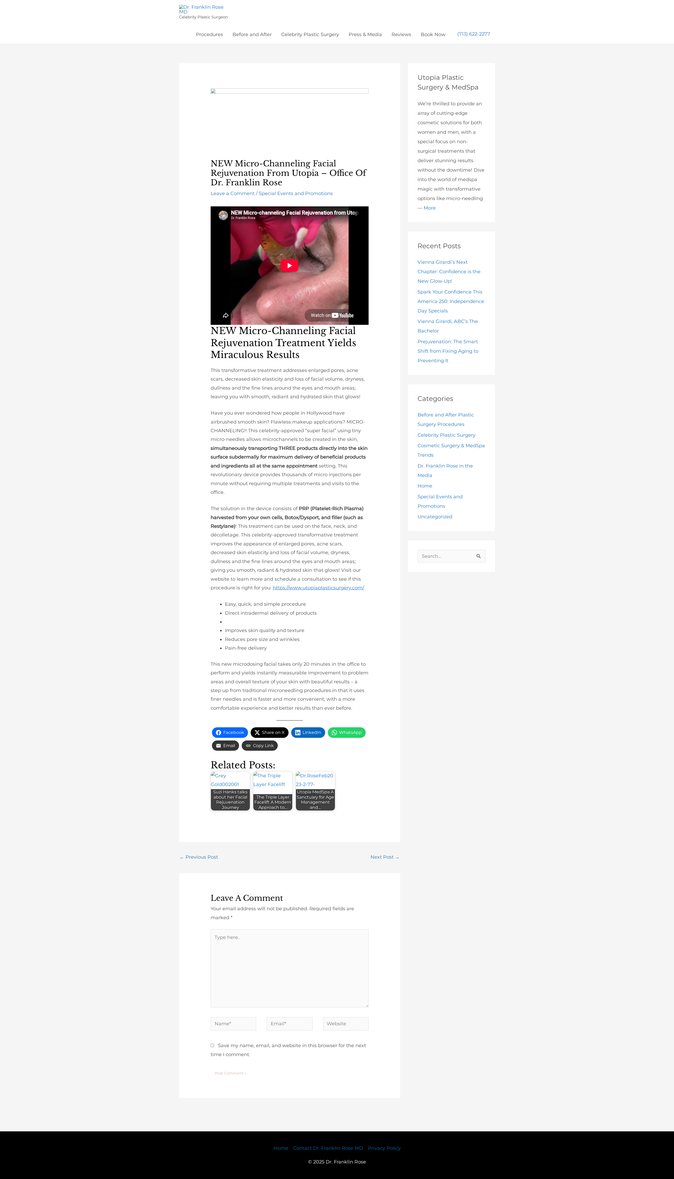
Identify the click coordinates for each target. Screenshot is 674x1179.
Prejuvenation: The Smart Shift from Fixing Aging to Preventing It (448, 351)
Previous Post (199, 857)
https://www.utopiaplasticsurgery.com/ (318, 588)
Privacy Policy (384, 1148)
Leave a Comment (233, 193)
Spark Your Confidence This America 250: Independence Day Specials (451, 301)
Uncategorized (435, 517)
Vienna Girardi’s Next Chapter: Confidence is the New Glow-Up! (449, 271)
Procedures (209, 34)
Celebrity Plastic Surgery (310, 34)
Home (425, 486)
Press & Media (365, 34)
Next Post (385, 857)
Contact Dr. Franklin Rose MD (328, 1148)
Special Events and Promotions (296, 193)
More (430, 208)
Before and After (252, 34)
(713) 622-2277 (473, 34)
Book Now (433, 34)
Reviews (401, 34)
